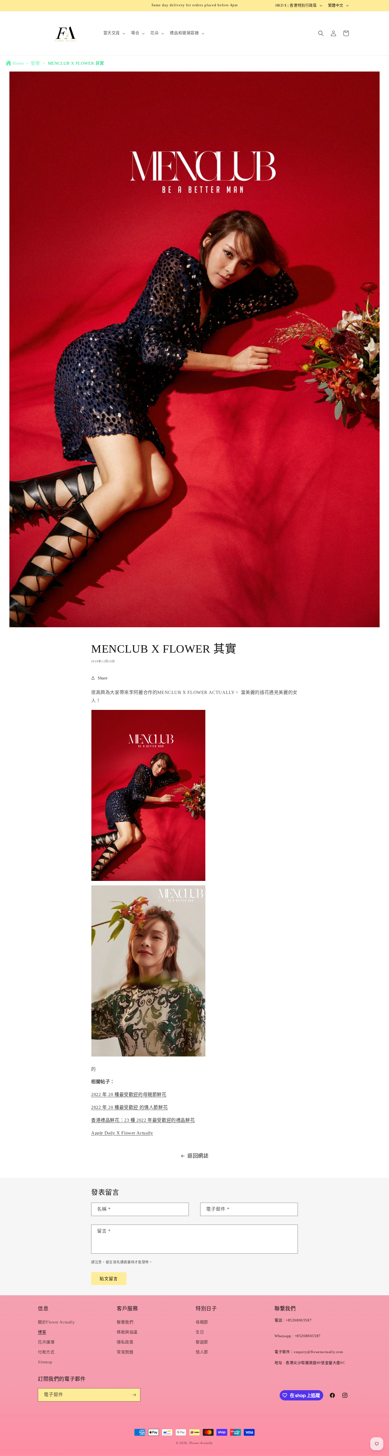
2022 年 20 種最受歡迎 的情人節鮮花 (129, 1107)
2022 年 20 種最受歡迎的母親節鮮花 (129, 1094)
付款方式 (46, 1352)
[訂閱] (134, 1395)
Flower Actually (201, 1443)
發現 (35, 63)
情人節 (202, 1352)
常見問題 (125, 1352)
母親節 (202, 1322)
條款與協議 (127, 1332)
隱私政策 (125, 1342)
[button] (114, 33)
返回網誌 (197, 1156)
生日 (200, 1332)
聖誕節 (202, 1342)
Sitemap (45, 1362)
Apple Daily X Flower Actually (122, 1133)
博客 (42, 1332)
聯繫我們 (125, 1322)
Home (18, 63)
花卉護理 (46, 1342)
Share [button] (103, 678)
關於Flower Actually (56, 1322)
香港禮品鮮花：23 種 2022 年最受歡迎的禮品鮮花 (143, 1120)
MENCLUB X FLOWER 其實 (76, 63)
